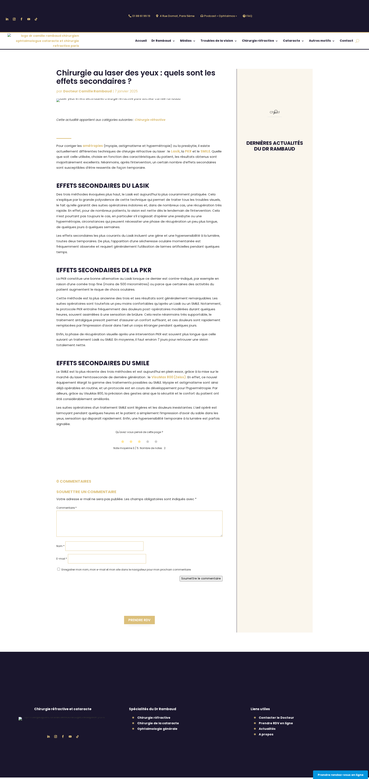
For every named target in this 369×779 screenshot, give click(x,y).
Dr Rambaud (161, 41)
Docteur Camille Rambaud (87, 91)
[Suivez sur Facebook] (21, 19)
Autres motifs (320, 41)
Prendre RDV (139, 620)
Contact (346, 41)
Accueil (141, 41)
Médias (186, 41)
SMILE (205, 151)
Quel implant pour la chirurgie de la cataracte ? (273, 315)
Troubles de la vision (217, 41)
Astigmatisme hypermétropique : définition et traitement (269, 223)
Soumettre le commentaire (201, 578)
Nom (60, 546)
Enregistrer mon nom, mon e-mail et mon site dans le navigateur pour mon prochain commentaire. (126, 569)
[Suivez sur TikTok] (36, 19)
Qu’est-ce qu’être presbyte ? (269, 268)
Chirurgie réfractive (258, 41)
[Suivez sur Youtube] (28, 19)
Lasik (175, 151)
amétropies (93, 145)
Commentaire (66, 508)
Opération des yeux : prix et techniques (272, 361)
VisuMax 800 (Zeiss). (169, 377)
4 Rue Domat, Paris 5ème (177, 16)
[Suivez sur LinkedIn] (7, 19)
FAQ (249, 16)
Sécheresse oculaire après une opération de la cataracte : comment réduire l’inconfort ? (272, 419)
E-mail (61, 558)
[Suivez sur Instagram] (14, 19)
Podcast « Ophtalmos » (220, 16)
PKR (188, 151)
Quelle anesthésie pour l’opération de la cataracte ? (271, 184)
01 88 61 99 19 (141, 16)
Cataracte (291, 41)
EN (260, 16)
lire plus (254, 197)
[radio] (122, 442)
